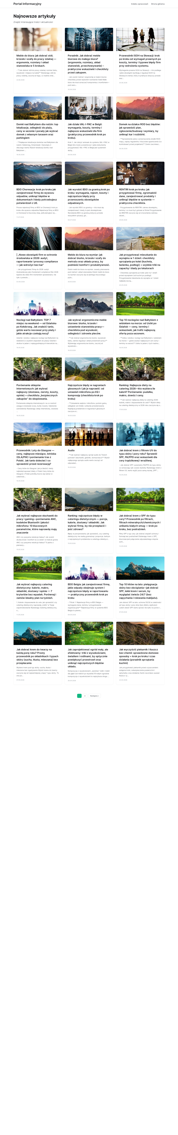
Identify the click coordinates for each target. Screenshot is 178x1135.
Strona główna (158, 4)
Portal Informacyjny (27, 4)
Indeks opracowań (139, 4)
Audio (71, 450)
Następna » (94, 696)
